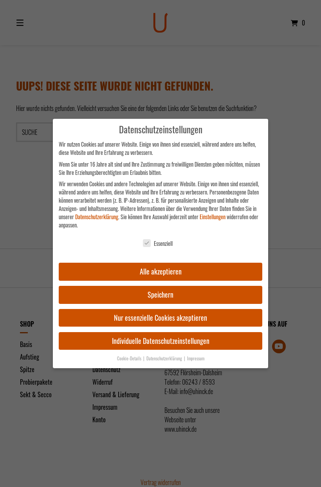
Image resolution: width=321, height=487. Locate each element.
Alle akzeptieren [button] (161, 271)
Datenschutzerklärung (96, 217)
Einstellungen (212, 217)
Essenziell (163, 243)
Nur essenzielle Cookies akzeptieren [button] (160, 318)
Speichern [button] (160, 294)
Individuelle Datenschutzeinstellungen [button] (160, 341)
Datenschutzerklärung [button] (164, 358)
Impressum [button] (195, 358)
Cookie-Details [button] (129, 358)
